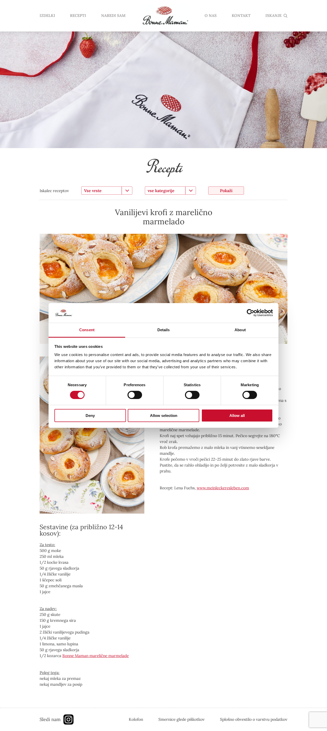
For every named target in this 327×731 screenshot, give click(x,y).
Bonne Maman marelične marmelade (95, 655)
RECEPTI (78, 16)
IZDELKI (47, 16)
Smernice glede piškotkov (181, 719)
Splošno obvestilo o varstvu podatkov (253, 719)
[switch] (134, 395)
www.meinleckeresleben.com (223, 487)
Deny (90, 415)
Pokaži (226, 190)
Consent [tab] (87, 330)
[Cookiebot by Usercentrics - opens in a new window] (250, 313)
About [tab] (240, 330)
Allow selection (163, 415)
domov (165, 16)
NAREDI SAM (113, 16)
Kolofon (136, 719)
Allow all (237, 415)
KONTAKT (241, 16)
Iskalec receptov (54, 190)
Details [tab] (163, 330)
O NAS (211, 16)
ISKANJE (273, 16)
